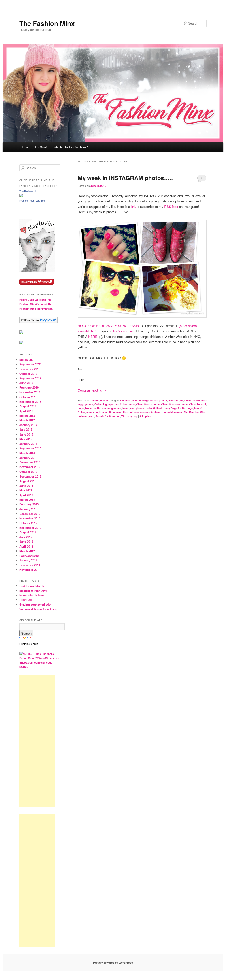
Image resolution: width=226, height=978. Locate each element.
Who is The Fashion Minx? (71, 147)
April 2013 (26, 495)
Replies (145, 416)
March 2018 (27, 415)
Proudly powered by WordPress (113, 963)
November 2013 (29, 467)
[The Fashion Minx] (21, 196)
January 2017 (28, 425)
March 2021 (27, 360)
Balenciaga (127, 400)
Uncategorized (99, 400)
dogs (81, 408)
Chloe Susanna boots (174, 404)
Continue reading (92, 390)
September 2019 (30, 378)
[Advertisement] (37, 741)
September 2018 (30, 402)
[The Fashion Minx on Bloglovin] (37, 271)
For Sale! (41, 147)
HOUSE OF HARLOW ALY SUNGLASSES (109, 325)
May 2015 (25, 439)
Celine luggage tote (106, 404)
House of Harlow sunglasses (103, 408)
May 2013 (25, 490)
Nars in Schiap (123, 331)
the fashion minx (172, 412)
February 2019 (29, 387)
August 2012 (27, 532)
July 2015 (25, 429)
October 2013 (28, 472)
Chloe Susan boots (148, 404)
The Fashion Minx (47, 23)
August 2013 (27, 481)
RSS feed (171, 206)
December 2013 (29, 462)
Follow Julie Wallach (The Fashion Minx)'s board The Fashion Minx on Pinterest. (36, 304)
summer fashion (150, 412)
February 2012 (29, 556)
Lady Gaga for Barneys (178, 408)
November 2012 (29, 518)
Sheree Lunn (131, 412)
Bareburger (175, 400)
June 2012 (26, 541)
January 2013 (28, 509)
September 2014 (30, 448)
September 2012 (30, 527)
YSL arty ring (129, 416)
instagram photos (133, 408)
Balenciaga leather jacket (151, 400)
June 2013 (26, 485)
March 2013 (27, 499)
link (133, 206)
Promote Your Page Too (32, 200)
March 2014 (27, 453)
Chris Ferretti (197, 404)
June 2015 (26, 434)
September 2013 (30, 476)
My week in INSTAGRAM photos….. (125, 178)
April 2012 (26, 546)
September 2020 (30, 364)
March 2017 (27, 420)
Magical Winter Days (33, 590)
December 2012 (29, 514)
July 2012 (25, 537)
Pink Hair (25, 600)
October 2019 (28, 373)
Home (24, 147)
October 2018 (28, 397)
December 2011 (29, 565)
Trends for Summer (108, 416)
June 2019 (26, 383)
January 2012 (28, 560)
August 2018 (27, 406)
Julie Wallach (154, 408)
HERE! (93, 336)
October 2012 (28, 523)
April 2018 (26, 411)
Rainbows (115, 412)
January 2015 (28, 443)
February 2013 (29, 504)
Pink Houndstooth (31, 586)
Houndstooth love (31, 595)
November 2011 (29, 569)
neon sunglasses (97, 412)
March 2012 (27, 551)
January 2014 (28, 457)
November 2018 (29, 392)
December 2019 (29, 369)
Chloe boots (127, 404)
